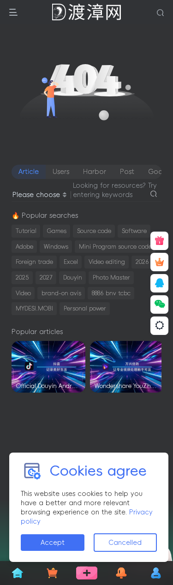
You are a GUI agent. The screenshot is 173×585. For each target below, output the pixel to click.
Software (134, 231)
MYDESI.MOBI (34, 308)
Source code (94, 231)
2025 (22, 278)
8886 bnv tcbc (111, 293)
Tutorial (26, 231)
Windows (56, 247)
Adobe (24, 247)
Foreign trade (34, 262)
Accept (53, 542)
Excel (71, 262)
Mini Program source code (115, 247)
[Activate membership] (159, 262)
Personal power (85, 308)
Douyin (72, 278)
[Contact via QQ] (159, 283)
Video (23, 293)
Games (56, 231)
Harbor (94, 171)
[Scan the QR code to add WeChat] (159, 304)
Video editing (107, 262)
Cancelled (125, 542)
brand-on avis (61, 293)
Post (127, 171)
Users (61, 171)
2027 (46, 278)
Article (28, 171)
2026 (142, 262)
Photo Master (111, 278)
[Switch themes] (159, 325)
